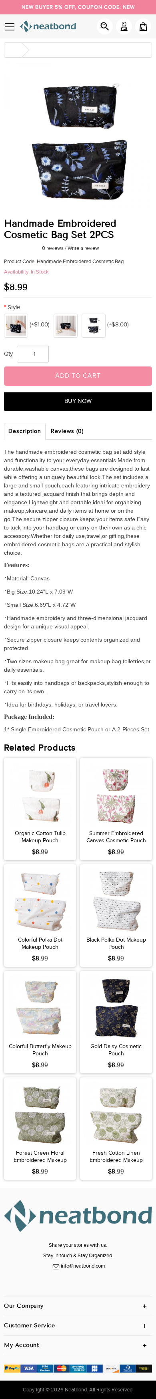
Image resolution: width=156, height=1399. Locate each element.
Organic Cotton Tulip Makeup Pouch (40, 837)
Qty (8, 353)
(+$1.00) (40, 324)
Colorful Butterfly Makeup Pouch (40, 1050)
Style (14, 307)
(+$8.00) (118, 324)
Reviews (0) (67, 431)
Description (24, 431)
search (105, 26)
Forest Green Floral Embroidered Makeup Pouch (40, 1160)
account (124, 26)
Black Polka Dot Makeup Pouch (116, 943)
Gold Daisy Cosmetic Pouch (116, 1050)
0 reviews (53, 248)
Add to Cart (78, 376)
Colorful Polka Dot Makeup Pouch (40, 943)
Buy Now (78, 401)
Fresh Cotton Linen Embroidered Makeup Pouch (116, 1160)
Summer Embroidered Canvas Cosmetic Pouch (116, 837)
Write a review (83, 248)
